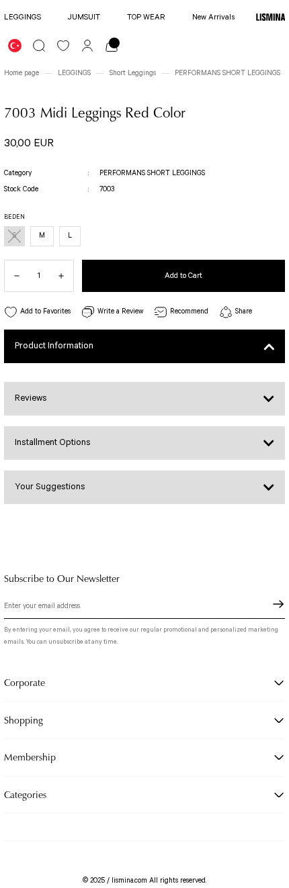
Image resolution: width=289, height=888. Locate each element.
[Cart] (111, 45)
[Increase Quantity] (66, 276)
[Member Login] (87, 45)
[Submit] (278, 604)
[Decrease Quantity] (12, 276)
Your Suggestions (50, 487)
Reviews (31, 398)
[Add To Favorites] (37, 312)
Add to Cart (183, 275)
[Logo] (270, 17)
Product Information (54, 346)
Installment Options (53, 443)
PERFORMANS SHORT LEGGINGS (152, 173)
